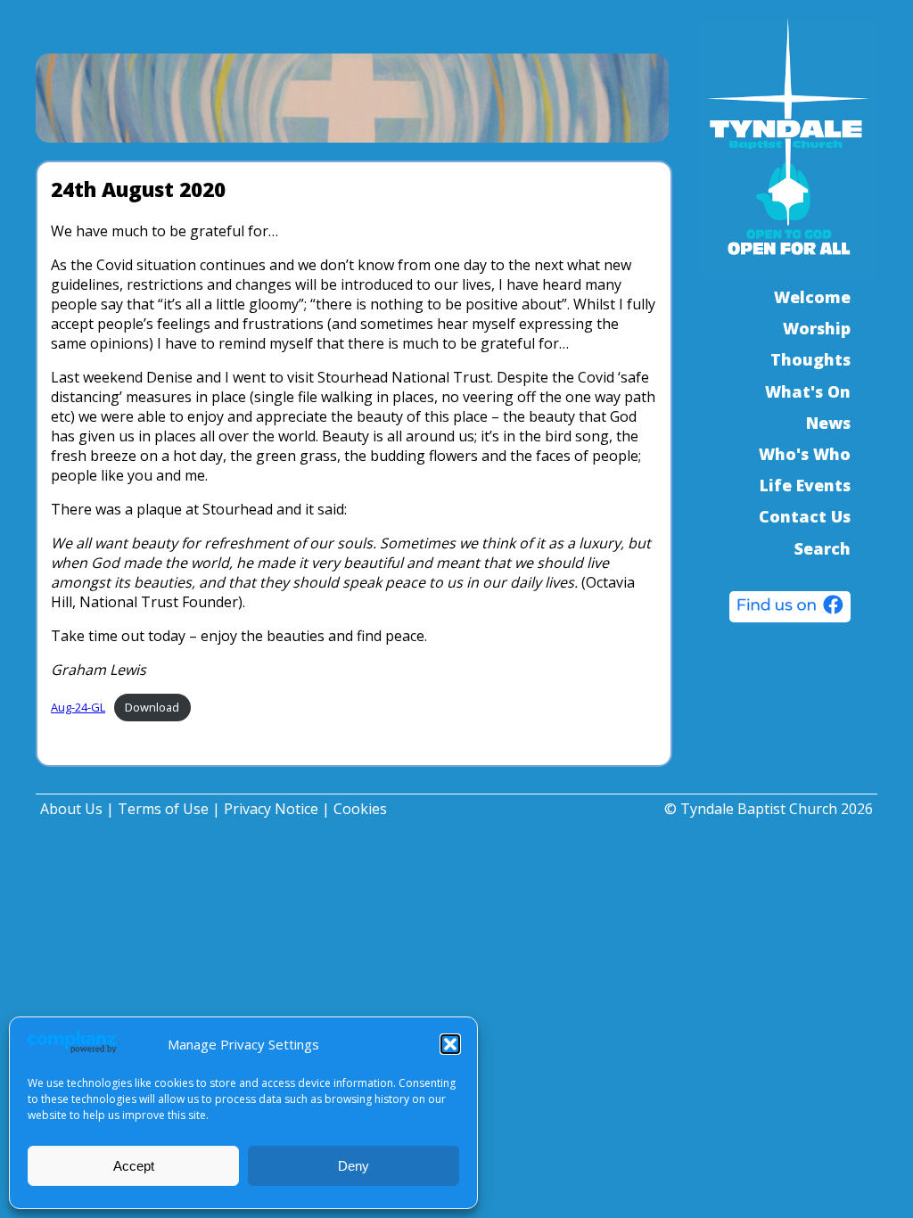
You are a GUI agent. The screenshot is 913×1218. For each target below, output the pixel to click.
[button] (450, 1044)
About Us (71, 809)
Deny (353, 1165)
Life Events (805, 485)
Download (152, 707)
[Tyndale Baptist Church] (789, 609)
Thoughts (810, 359)
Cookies (360, 809)
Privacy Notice (271, 809)
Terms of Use (163, 809)
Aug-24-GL (78, 707)
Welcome (812, 297)
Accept (133, 1165)
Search (822, 548)
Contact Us (805, 516)
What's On (808, 391)
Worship (817, 328)
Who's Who (805, 454)
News (828, 422)
